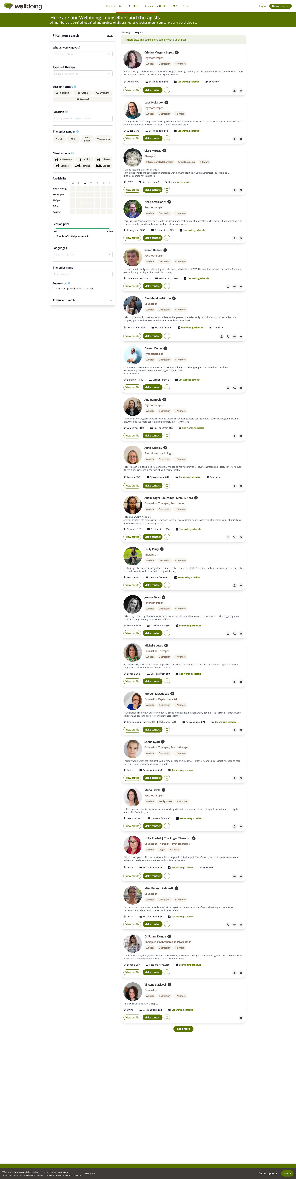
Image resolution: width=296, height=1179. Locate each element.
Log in (262, 6)
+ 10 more (180, 63)
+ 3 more (204, 161)
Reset (110, 35)
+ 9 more (179, 113)
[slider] (55, 228)
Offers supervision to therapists (74, 288)
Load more (183, 1028)
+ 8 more (179, 947)
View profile (132, 90)
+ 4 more (174, 849)
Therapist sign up (280, 6)
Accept (287, 1173)
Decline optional (268, 1173)
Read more (90, 1173)
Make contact (152, 90)
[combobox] (83, 118)
